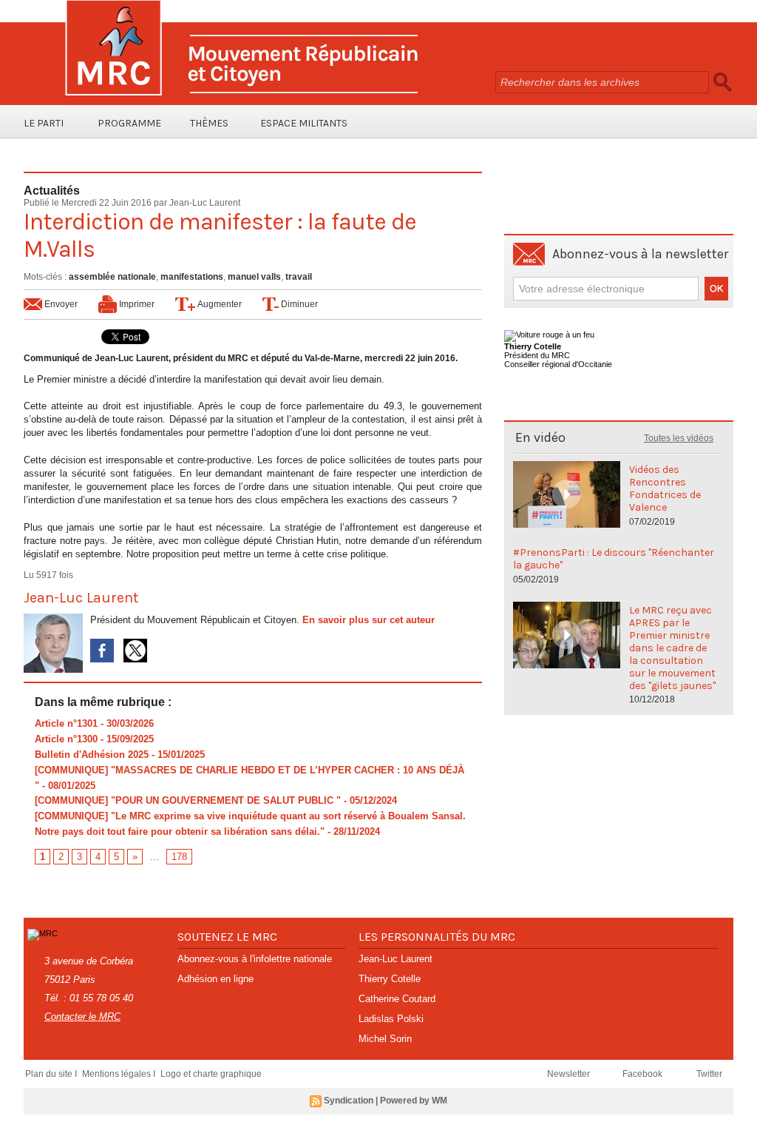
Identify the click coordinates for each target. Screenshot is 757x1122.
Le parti (44, 123)
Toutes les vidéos (678, 438)
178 (179, 856)
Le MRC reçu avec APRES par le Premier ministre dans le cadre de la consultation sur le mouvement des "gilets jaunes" (672, 648)
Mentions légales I (119, 1074)
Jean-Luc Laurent (204, 203)
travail (298, 277)
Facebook (643, 1074)
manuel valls (254, 277)
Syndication (348, 1100)
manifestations (191, 277)
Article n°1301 (66, 723)
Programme (129, 123)
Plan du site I (52, 1074)
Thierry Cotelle (390, 978)
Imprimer (136, 304)
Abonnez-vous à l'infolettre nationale (254, 958)
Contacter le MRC (82, 1016)
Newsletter (569, 1074)
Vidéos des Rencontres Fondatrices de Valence (665, 488)
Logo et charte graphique (211, 1074)
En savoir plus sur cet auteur (368, 619)
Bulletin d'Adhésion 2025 (92, 754)
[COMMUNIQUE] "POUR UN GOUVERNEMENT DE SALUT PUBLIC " (188, 800)
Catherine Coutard (397, 998)
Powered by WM (413, 1100)
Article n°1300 (66, 739)
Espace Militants (303, 123)
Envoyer (60, 304)
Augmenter (218, 304)
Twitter (709, 1074)
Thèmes (209, 123)
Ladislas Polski (391, 1018)
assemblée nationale (112, 277)
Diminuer (298, 304)
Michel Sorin (385, 1038)
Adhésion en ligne (215, 978)
